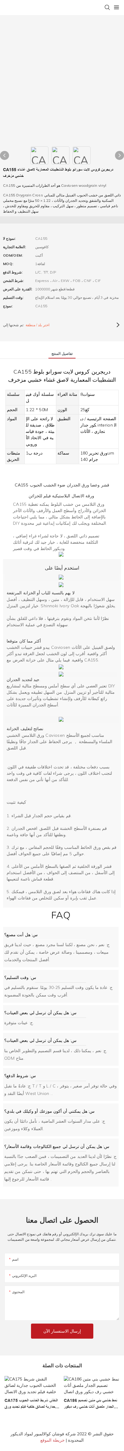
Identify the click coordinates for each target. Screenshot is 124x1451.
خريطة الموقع (52, 1440)
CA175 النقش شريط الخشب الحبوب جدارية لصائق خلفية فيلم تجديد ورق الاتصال (31, 1404)
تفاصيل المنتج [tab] (61, 353)
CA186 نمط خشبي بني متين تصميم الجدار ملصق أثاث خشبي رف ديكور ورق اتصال (90, 1404)
